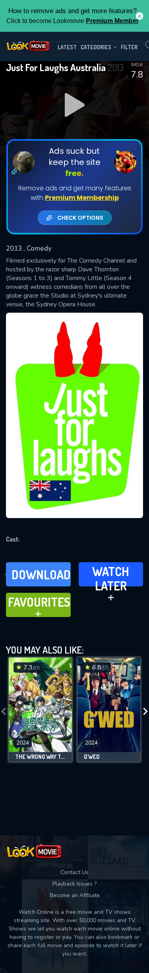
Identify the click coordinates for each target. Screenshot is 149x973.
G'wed (92, 757)
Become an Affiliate (75, 895)
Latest (67, 47)
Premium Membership (82, 197)
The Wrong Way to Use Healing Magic (40, 757)
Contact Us (74, 872)
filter (129, 47)
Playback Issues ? (74, 884)
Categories (96, 47)
